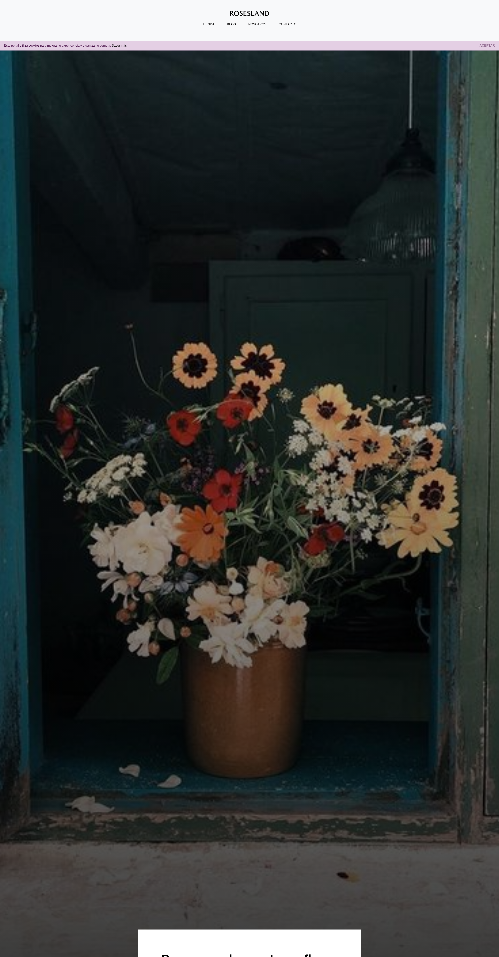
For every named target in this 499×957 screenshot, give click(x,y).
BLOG (231, 24)
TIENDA (208, 24)
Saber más (119, 45)
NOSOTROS (257, 24)
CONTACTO (287, 24)
